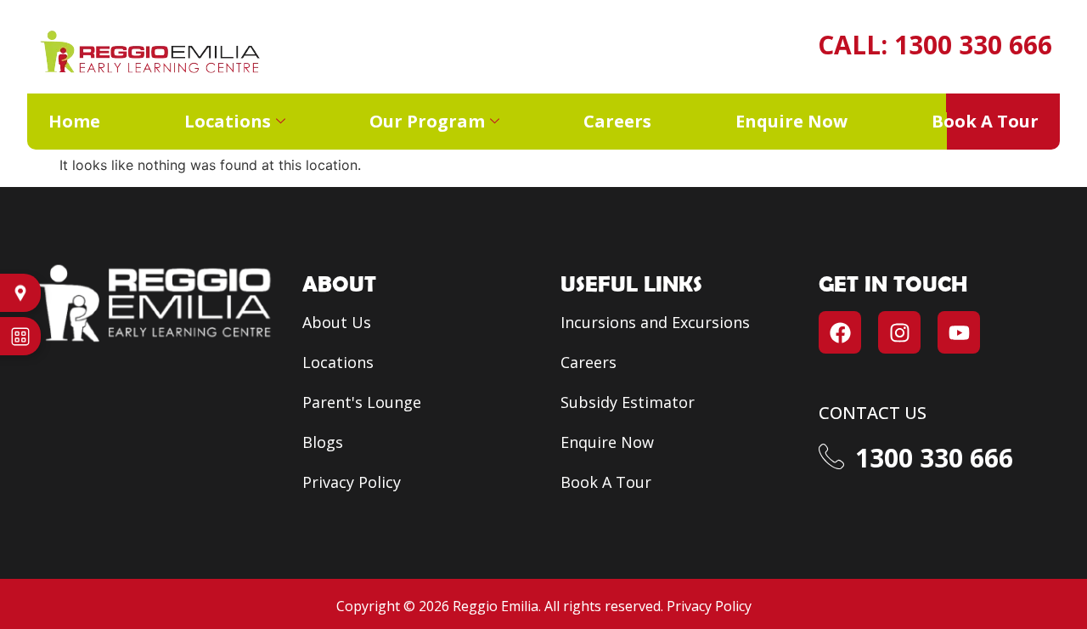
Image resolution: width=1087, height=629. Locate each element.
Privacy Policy (709, 606)
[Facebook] (840, 332)
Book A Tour (985, 121)
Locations (227, 121)
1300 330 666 (973, 44)
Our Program (427, 121)
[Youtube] (959, 332)
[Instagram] (899, 332)
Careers (617, 121)
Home (74, 121)
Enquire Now (791, 121)
